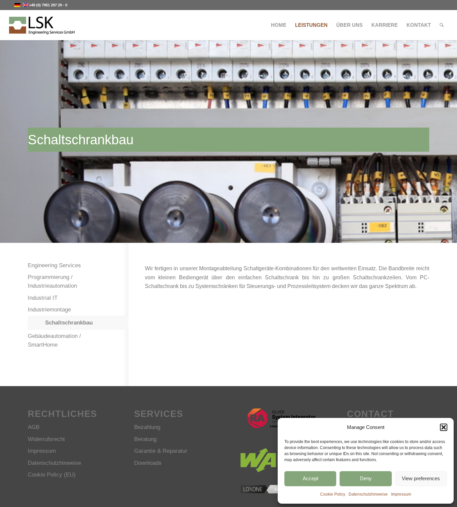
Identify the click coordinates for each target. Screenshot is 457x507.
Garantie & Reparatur (160, 451)
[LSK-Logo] (42, 25)
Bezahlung (147, 427)
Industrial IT (43, 298)
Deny (366, 478)
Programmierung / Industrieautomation (52, 281)
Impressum (401, 494)
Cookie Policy (332, 494)
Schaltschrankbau (69, 322)
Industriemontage (49, 309)
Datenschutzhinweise (368, 494)
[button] (443, 427)
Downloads (148, 463)
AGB (33, 427)
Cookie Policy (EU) (52, 475)
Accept (310, 478)
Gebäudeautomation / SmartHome (54, 340)
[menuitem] (279, 25)
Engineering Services (54, 265)
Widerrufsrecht (46, 439)
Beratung (145, 439)
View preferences (421, 478)
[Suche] (441, 25)
